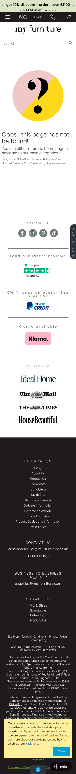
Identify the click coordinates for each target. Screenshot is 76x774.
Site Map (13, 636)
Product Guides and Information (38, 521)
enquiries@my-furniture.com (38, 583)
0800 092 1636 (38, 556)
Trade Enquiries (38, 516)
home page (54, 148)
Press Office (38, 527)
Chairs (59, 159)
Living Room (9, 159)
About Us (38, 473)
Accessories (58, 163)
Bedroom (37, 159)
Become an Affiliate (38, 511)
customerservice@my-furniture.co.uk (38, 549)
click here (32, 743)
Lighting (46, 163)
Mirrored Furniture (12, 163)
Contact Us (38, 479)
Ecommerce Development (25, 767)
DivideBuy (38, 495)
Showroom (38, 484)
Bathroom (49, 159)
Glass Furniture (32, 163)
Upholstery (38, 489)
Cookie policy (38, 640)
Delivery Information (38, 505)
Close (61, 751)
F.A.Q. (38, 468)
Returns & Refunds (38, 500)
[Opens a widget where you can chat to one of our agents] (61, 767)
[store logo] (38, 29)
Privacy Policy (58, 636)
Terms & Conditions (34, 636)
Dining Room (23, 159)
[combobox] (38, 43)
